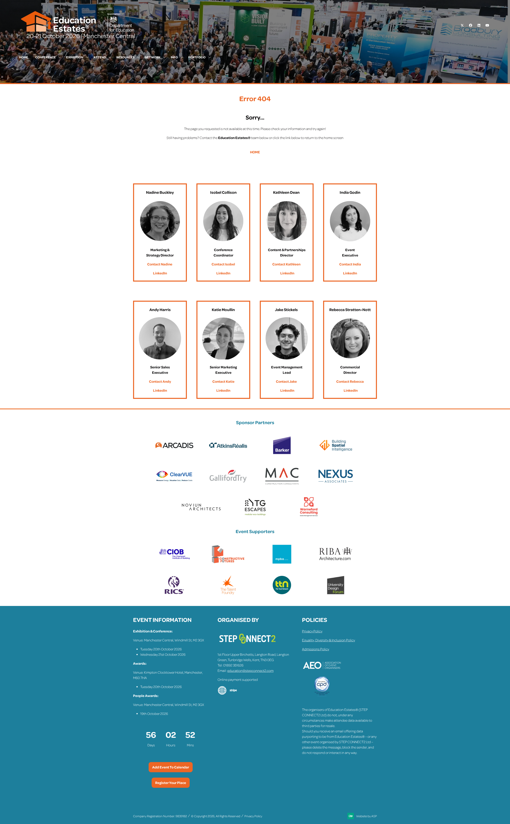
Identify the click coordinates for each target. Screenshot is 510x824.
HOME (255, 152)
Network (152, 57)
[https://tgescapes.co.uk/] (255, 515)
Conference (45, 57)
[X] (462, 25)
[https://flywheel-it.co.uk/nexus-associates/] (336, 484)
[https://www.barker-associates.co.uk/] (282, 454)
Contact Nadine (159, 264)
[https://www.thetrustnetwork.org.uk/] (282, 593)
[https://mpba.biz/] (282, 563)
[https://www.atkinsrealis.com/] (228, 454)
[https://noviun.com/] (201, 515)
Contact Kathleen (286, 264)
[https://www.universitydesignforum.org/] (336, 593)
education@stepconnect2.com (250, 670)
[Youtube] (487, 25)
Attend (100, 57)
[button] (171, 767)
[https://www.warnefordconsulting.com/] (309, 515)
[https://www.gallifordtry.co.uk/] (228, 484)
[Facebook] (470, 25)
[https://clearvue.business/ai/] (174, 484)
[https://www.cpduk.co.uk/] (322, 695)
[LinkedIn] (479, 25)
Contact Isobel (223, 264)
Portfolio (197, 57)
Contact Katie (223, 381)
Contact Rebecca (350, 381)
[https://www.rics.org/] (174, 593)
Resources (125, 57)
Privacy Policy (312, 631)
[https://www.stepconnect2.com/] (247, 645)
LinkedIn (160, 273)
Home (23, 57)
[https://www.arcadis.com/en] (174, 454)
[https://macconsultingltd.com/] (282, 484)
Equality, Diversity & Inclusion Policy (328, 640)
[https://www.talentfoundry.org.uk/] (228, 593)
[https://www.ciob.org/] (174, 563)
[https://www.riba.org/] (336, 563)
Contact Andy (160, 381)
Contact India (350, 264)
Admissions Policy (315, 649)
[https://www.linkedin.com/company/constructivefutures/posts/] (228, 563)
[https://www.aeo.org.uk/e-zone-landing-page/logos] (322, 674)
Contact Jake (286, 381)
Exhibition (74, 57)
